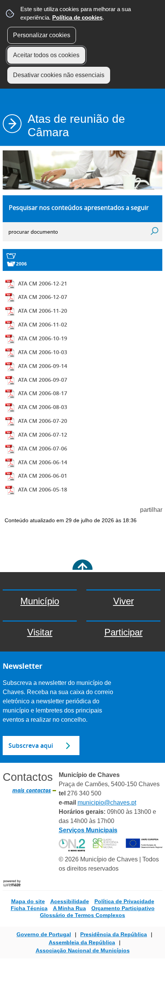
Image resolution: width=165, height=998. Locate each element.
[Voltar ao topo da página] (82, 569)
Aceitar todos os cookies (46, 55)
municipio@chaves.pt (107, 802)
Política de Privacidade (124, 901)
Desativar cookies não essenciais (58, 75)
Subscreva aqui (30, 745)
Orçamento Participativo (123, 908)
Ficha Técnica (29, 908)
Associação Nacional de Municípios (83, 950)
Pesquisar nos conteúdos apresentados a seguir (79, 207)
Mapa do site (28, 901)
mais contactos (31, 790)
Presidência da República (113, 934)
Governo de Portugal (43, 934)
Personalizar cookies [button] (41, 35)
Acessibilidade (69, 901)
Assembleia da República (82, 942)
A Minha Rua (69, 908)
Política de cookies (77, 17)
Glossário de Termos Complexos (82, 915)
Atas (21, 256)
